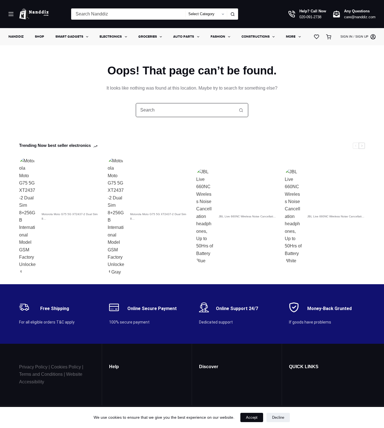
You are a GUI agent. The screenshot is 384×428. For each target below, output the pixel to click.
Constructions (255, 36)
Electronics (111, 36)
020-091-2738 (310, 17)
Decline (278, 417)
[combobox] (128, 14)
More (290, 36)
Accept (251, 417)
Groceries (147, 36)
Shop (39, 36)
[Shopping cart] (329, 36)
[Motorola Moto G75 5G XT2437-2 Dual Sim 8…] (27, 216)
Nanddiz (16, 36)
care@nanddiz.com (360, 17)
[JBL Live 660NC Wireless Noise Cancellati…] (204, 216)
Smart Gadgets (69, 36)
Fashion (218, 36)
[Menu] (10, 14)
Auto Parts (183, 36)
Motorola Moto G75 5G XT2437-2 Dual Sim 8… (70, 216)
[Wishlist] (316, 36)
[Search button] (232, 14)
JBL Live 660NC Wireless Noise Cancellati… (247, 216)
